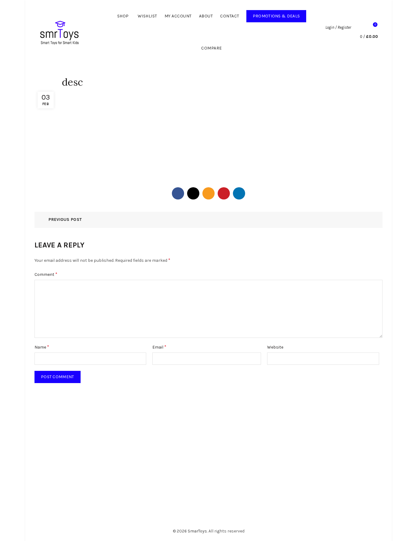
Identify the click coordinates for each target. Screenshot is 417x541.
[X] (193, 193)
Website (275, 347)
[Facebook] (178, 193)
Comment (45, 274)
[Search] (359, 27)
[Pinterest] (224, 193)
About (206, 16)
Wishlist (147, 16)
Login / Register (338, 27)
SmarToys (197, 531)
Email (159, 347)
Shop (123, 16)
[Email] (208, 193)
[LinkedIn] (239, 193)
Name (41, 347)
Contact (229, 16)
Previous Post (65, 219)
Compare (211, 48)
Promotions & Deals (279, 14)
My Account (178, 16)
